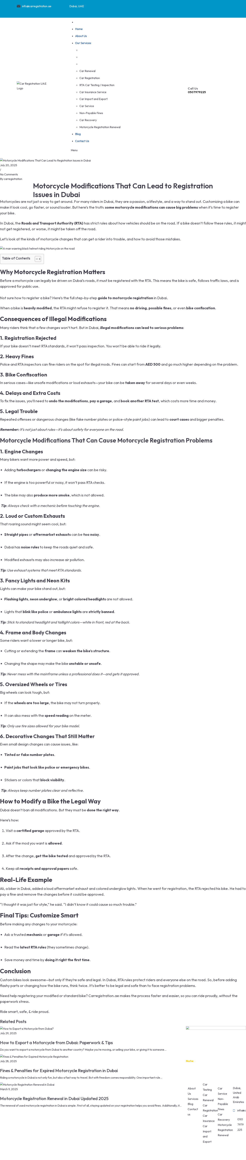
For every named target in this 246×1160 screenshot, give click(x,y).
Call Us (193, 88)
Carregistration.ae (103, 995)
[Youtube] (210, 8)
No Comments (9, 174)
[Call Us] (191, 78)
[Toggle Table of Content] (36, 259)
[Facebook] (182, 8)
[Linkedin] (224, 8)
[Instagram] (196, 8)
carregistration (13, 179)
